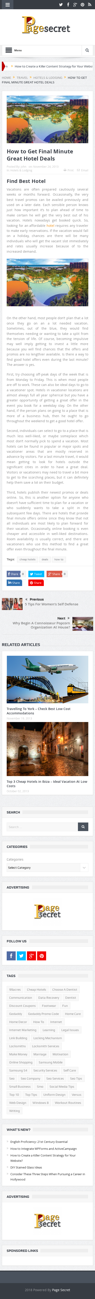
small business (20, 1086)
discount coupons (22, 1006)
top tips (31, 1094)
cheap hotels (28, 559)
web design (17, 1103)
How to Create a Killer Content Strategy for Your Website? (41, 66)
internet (56, 1022)
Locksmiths (17, 1046)
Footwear (49, 1006)
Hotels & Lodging (21, 170)
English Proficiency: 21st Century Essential (39, 1142)
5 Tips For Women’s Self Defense (51, 604)
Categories (15, 859)
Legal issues (70, 1030)
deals (45, 559)
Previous (37, 599)
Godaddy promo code (43, 1014)
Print (71, 170)
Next (61, 618)
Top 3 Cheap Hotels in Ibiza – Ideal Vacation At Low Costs (47, 783)
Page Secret (61, 1290)
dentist (70, 997)
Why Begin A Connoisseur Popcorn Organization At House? (41, 625)
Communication (20, 997)
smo (40, 1086)
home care (73, 1014)
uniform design (54, 1094)
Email (84, 170)
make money (18, 1054)
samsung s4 (18, 1070)
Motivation (60, 1054)
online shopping (21, 1062)
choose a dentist (64, 989)
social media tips (62, 1086)
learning (49, 1030)
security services (45, 1070)
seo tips (76, 1078)
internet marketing (22, 1030)
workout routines (68, 1103)
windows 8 (41, 1103)
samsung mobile (50, 1062)
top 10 (14, 1094)
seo (12, 1078)
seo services (55, 1078)
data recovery (48, 997)
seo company (30, 1078)
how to (58, 559)
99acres (15, 989)
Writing (14, 1111)
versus (76, 1094)
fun (65, 1006)
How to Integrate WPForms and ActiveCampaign (43, 1149)
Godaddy (15, 1014)
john (23, 166)
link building (18, 1038)
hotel (50, 225)
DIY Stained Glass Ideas (26, 1167)
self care (69, 1070)
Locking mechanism (47, 1038)
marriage (39, 1054)
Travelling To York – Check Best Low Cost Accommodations (39, 711)
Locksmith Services (45, 1046)
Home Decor (18, 1022)
